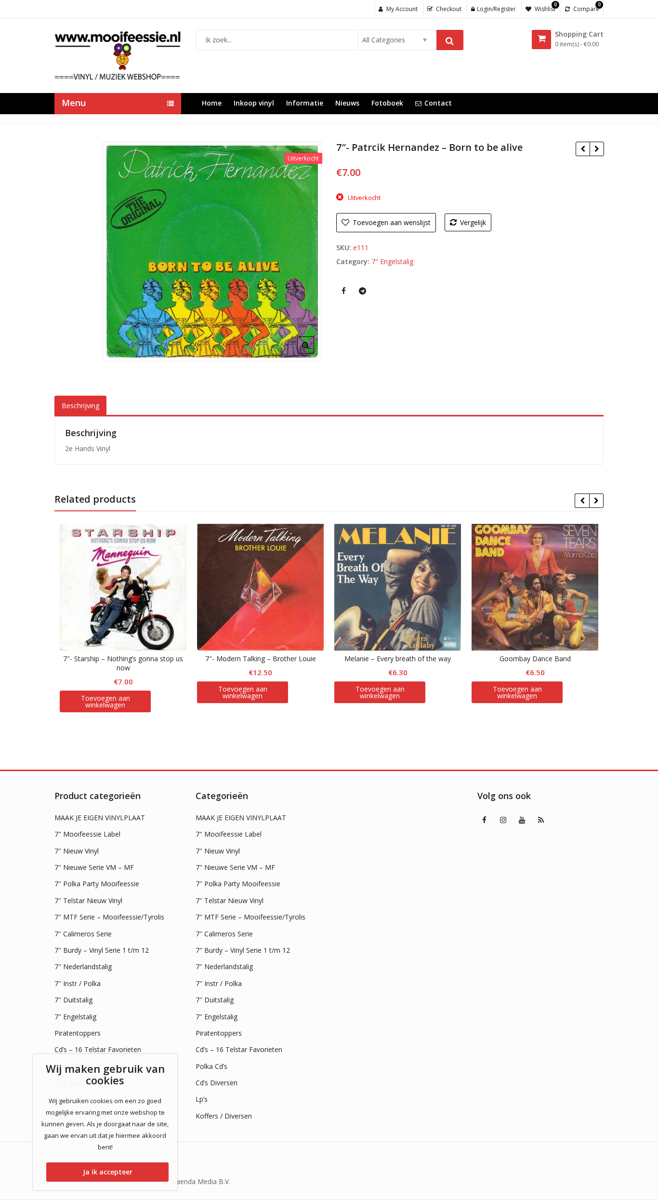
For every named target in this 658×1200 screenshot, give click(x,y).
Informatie (304, 102)
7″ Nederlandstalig (83, 966)
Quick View (128, 658)
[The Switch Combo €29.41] (583, 149)
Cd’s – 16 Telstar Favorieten (97, 1049)
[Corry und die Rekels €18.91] (597, 149)
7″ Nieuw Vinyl (76, 850)
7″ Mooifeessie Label (87, 834)
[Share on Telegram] (362, 290)
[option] (212, 252)
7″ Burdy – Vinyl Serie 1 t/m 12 (101, 950)
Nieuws (347, 102)
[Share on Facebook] (343, 290)
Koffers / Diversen (224, 1115)
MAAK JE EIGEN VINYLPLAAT (99, 817)
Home (212, 102)
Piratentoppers (77, 1033)
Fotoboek (387, 102)
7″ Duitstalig (73, 999)
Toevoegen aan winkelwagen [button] (105, 701)
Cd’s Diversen (216, 1082)
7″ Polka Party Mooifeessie (96, 883)
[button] (313, 352)
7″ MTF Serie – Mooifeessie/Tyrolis (109, 916)
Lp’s (202, 1099)
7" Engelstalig (392, 261)
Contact (438, 102)
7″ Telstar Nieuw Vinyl (88, 900)
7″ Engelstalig (75, 1016)
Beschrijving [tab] (80, 405)
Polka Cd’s (211, 1066)
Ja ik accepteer (107, 1171)
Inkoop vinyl (254, 102)
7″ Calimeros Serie (83, 933)
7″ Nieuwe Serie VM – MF (94, 867)
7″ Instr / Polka (77, 983)
